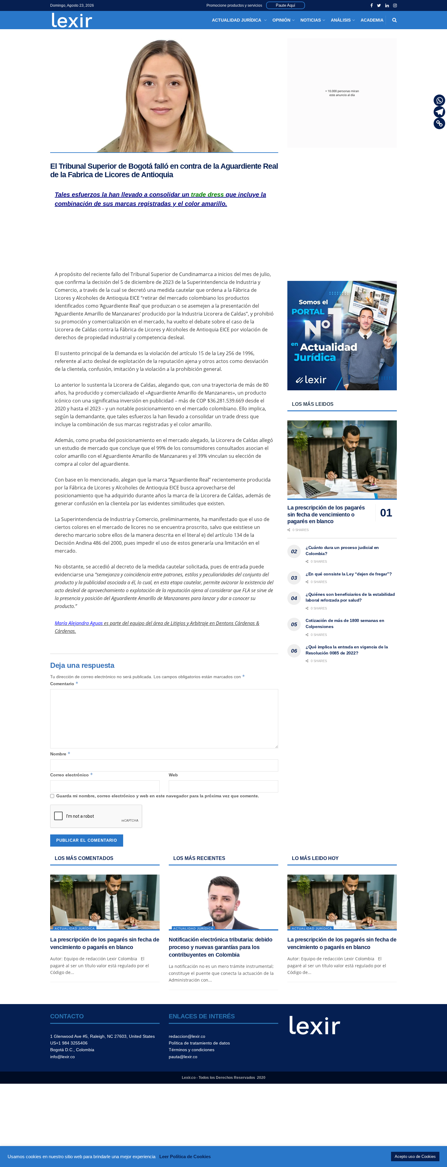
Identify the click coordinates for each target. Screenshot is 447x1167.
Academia (372, 20)
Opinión (281, 20)
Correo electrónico (71, 775)
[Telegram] (439, 112)
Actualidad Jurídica (237, 20)
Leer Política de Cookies (185, 1156)
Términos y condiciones (191, 1049)
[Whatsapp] (439, 100)
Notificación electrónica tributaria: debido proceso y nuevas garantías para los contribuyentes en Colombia (220, 947)
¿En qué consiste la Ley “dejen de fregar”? (349, 573)
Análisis (341, 20)
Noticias (310, 20)
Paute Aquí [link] (285, 5)
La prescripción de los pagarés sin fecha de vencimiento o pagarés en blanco (326, 514)
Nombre (60, 754)
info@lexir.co (62, 1056)
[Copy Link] (439, 123)
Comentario (64, 683)
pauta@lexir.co (183, 1056)
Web (173, 774)
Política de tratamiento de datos (199, 1043)
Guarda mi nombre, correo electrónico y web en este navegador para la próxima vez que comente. (157, 795)
